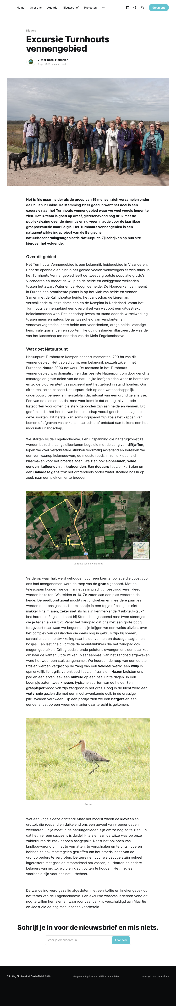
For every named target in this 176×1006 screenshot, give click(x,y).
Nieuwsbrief (71, 7)
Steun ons (159, 7)
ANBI (101, 976)
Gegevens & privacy (84, 976)
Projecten (90, 7)
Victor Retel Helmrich (52, 60)
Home (20, 7)
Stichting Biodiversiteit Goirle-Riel (24, 976)
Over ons (36, 7)
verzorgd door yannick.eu (155, 976)
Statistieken (113, 976)
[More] (103, 7)
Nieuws (31, 30)
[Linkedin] (127, 7)
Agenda (52, 7)
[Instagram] (134, 7)
